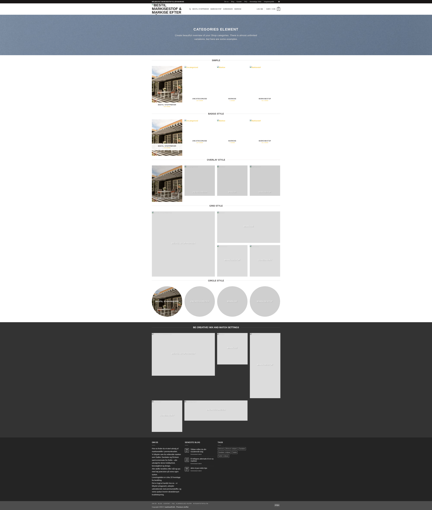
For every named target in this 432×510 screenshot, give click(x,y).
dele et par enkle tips (199, 468)
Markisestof (216, 9)
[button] (260, 9)
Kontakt (239, 1)
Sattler (235, 452)
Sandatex (242, 449)
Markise (237, 9)
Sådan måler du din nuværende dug (198, 450)
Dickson (221, 449)
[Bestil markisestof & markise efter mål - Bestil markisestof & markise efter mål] (169, 9)
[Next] (280, 89)
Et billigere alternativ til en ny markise (202, 460)
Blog (232, 1)
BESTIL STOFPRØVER (200, 9)
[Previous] (152, 89)
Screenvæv (228, 9)
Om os (226, 1)
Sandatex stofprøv (224, 452)
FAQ (245, 1)
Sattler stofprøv (223, 456)
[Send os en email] (279, 1)
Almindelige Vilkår (255, 1)
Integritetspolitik (269, 1)
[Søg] (190, 9)
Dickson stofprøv (231, 449)
